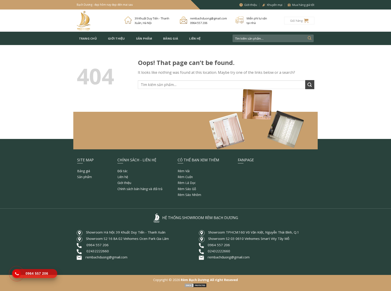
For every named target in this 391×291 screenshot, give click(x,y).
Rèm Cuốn (185, 177)
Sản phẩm (144, 38)
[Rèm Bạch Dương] (97, 21)
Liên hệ (194, 38)
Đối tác (122, 171)
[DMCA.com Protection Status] (195, 285)
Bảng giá (170, 38)
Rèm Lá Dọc (187, 183)
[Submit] (309, 38)
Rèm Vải (184, 171)
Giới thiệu (116, 38)
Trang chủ (88, 38)
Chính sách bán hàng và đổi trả (139, 189)
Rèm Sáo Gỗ (187, 189)
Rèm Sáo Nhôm (189, 195)
